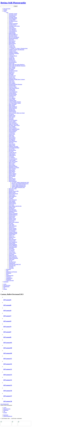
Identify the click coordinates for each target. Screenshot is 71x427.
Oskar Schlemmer (13, 199)
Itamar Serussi (12, 116)
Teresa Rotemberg (13, 244)
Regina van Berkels (13, 213)
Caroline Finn (12, 45)
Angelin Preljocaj (13, 24)
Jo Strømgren (12, 132)
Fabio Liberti (12, 81)
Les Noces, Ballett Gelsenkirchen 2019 (20, 182)
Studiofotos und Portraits (11, 271)
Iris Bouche (11, 114)
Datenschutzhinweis (7, 416)
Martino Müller (12, 175)
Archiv (4, 11)
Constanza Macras (13, 55)
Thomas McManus (13, 245)
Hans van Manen (12, 104)
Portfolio (5, 9)
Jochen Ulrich (12, 134)
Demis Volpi (11, 63)
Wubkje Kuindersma (13, 258)
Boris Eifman (12, 42)
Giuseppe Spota (12, 95)
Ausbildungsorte (9, 275)
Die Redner (11, 69)
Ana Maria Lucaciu (13, 21)
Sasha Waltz (11, 224)
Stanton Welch (12, 234)
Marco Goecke (12, 162)
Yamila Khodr (12, 263)
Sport (7, 274)
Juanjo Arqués (12, 144)
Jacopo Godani (12, 121)
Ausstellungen (9, 278)
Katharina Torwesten (13, 146)
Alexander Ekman (13, 17)
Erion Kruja (11, 80)
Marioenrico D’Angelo (14, 167)
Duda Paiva (11, 73)
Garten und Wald (10, 280)
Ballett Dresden (12, 33)
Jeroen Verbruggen (13, 130)
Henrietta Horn (12, 110)
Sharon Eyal (11, 227)
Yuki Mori (11, 266)
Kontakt (5, 289)
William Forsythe (12, 255)
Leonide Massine (12, 152)
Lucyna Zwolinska (13, 158)
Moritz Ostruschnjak (13, 193)
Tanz (7, 12)
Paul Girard (11, 204)
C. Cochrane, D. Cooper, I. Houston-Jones (18, 48)
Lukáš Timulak (12, 160)
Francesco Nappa (13, 86)
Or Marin (11, 198)
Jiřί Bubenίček (12, 139)
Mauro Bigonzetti (13, 181)
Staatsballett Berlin (13, 233)
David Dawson (12, 60)
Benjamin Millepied (13, 34)
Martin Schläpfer (12, 173)
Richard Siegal (12, 216)
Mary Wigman (12, 176)
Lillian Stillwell (12, 155)
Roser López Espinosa (14, 222)
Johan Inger (11, 135)
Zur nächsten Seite (5, 404)
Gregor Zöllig (12, 99)
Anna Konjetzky (12, 28)
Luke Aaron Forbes (13, 161)
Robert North (12, 217)
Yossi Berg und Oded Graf (15, 264)
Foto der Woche (6, 8)
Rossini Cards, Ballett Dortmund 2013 (20, 183)
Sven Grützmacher (13, 242)
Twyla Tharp (12, 249)
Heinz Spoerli (12, 105)
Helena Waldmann (13, 106)
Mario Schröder (12, 168)
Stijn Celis (11, 238)
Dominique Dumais (13, 70)
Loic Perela (11, 156)
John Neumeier (12, 137)
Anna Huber (11, 27)
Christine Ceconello (13, 52)
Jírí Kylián (11, 142)
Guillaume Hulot (12, 100)
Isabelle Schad (12, 115)
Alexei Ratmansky (13, 18)
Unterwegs (8, 276)
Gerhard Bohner (12, 93)
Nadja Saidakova (12, 196)
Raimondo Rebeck (13, 211)
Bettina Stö (13, 2)
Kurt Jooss (11, 151)
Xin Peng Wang (12, 261)
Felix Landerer (12, 83)
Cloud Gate (11, 54)
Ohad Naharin (12, 201)
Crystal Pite (11, 57)
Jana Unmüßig (12, 126)
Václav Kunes (12, 252)
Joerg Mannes (12, 140)
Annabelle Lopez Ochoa (14, 26)
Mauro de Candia (13, 188)
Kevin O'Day (12, 149)
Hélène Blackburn (13, 108)
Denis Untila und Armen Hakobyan (16, 64)
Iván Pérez (11, 119)
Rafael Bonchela (12, 209)
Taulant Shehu (12, 243)
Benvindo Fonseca (13, 36)
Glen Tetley (11, 96)
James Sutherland (13, 122)
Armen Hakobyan (13, 31)
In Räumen (8, 279)
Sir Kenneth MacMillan (14, 147)
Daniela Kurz (12, 59)
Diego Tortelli (12, 68)
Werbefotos (8, 273)
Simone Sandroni (12, 229)
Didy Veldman (12, 67)
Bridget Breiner (12, 43)
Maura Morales (12, 178)
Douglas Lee (11, 72)
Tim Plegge (11, 248)
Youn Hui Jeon (12, 265)
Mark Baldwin (12, 171)
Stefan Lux (11, 235)
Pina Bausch (11, 208)
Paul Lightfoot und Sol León (15, 206)
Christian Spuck (12, 50)
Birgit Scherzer (12, 41)
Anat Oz (11, 22)
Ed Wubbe (11, 74)
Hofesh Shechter (12, 111)
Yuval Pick (11, 268)
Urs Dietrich (11, 250)
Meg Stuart (11, 189)
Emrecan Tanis (12, 78)
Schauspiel (8, 269)
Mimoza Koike (12, 192)
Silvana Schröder (12, 228)
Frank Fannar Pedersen (14, 88)
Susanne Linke (12, 240)
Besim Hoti (11, 39)
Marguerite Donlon (13, 166)
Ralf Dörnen (11, 212)
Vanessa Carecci (12, 253)
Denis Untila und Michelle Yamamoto (17, 65)
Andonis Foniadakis (13, 23)
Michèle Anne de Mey (14, 191)
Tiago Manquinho (13, 247)
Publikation (5, 281)
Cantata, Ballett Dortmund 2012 (19, 186)
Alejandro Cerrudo (13, 13)
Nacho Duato (12, 194)
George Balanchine (13, 91)
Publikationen (6, 286)
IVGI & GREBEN (13, 120)
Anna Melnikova (12, 29)
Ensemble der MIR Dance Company (17, 79)
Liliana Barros (12, 153)
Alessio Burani (12, 16)
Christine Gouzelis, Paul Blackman (16, 49)
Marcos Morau (12, 165)
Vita (4, 287)
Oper (7, 270)
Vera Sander (11, 254)
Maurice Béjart (12, 180)
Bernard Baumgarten (13, 38)
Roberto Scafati (12, 219)
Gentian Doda (12, 89)
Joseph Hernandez (13, 141)
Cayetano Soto (12, 47)
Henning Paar (12, 109)
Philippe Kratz (12, 207)
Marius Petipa (12, 170)
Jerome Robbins (12, 131)
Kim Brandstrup (12, 150)
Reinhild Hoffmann (13, 214)
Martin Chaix (12, 172)
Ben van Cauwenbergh (14, 37)
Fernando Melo (12, 85)
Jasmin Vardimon (12, 127)
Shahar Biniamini (13, 225)
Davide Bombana (13, 62)
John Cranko (11, 136)
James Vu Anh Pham (13, 124)
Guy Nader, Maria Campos (15, 103)
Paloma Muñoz (12, 202)
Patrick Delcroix (12, 203)
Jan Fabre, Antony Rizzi (14, 125)
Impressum (5, 414)
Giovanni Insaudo (13, 94)
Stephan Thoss (12, 237)
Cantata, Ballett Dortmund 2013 (19, 185)
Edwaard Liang (12, 75)
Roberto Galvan (12, 218)
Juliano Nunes (12, 145)
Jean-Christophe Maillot (14, 129)
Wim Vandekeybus (13, 256)
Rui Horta (11, 223)
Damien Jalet (12, 58)
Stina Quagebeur (12, 239)
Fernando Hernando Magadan (15, 84)
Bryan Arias (11, 44)
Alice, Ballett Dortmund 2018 (18, 187)
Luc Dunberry (12, 157)
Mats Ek (11, 177)
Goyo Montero (12, 98)
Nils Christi (11, 197)
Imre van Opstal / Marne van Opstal (17, 113)
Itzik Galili (11, 117)
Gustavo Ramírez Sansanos (15, 101)
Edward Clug (12, 77)
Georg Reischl (12, 90)
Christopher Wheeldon (14, 53)
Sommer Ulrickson (13, 232)
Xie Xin (10, 260)
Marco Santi (11, 163)
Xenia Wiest (11, 259)
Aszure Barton (12, 32)
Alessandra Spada (13, 14)
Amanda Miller (12, 19)
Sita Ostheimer (12, 230)
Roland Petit (11, 220)
